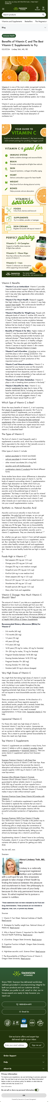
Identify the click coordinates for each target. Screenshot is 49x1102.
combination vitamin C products (17, 469)
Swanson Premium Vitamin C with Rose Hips (19, 760)
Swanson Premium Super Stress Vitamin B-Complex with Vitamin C (23, 797)
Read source (6, 920)
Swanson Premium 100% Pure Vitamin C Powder (20, 818)
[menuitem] (12, 21)
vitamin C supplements (13, 410)
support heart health (13, 304)
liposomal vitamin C (34, 711)
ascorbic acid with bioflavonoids (17, 466)
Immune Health (9, 35)
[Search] (43, 15)
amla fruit (17, 515)
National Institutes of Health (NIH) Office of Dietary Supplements (23, 618)
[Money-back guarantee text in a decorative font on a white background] (40, 1022)
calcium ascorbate (12, 459)
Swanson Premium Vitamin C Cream (22, 348)
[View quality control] (23, 1023)
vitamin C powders (30, 748)
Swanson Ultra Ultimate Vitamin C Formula (18, 777)
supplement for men (19, 388)
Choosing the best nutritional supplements (21, 420)
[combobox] (24, 15)
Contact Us (8, 3)
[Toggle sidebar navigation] (25, 27)
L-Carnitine (32, 351)
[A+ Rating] (15, 1022)
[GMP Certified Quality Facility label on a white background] (32, 1023)
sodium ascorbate (12, 456)
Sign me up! (36, 1045)
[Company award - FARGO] (7, 1023)
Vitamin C (5, 87)
